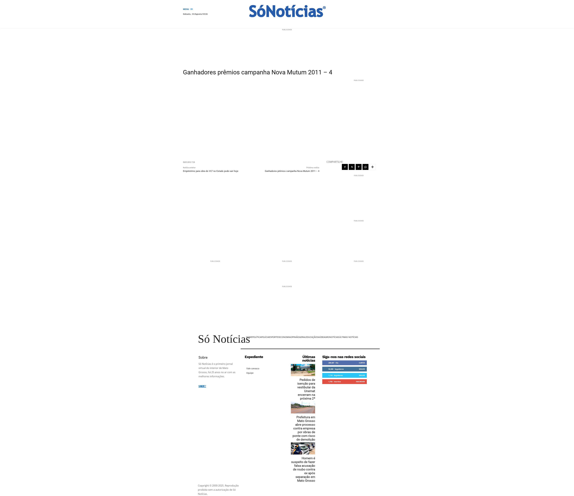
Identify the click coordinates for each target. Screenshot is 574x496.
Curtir (362, 363)
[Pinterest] (359, 167)
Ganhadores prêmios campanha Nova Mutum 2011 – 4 (292, 171)
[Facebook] (345, 167)
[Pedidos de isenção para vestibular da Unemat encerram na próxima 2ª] (303, 370)
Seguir (362, 369)
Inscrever (360, 381)
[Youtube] (205, 386)
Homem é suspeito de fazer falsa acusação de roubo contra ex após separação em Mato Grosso (303, 469)
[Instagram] (200, 386)
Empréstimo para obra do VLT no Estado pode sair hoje (210, 171)
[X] (352, 167)
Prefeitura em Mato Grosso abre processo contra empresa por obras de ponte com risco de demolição (304, 428)
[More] (372, 167)
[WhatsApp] (365, 167)
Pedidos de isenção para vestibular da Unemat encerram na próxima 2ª (306, 389)
